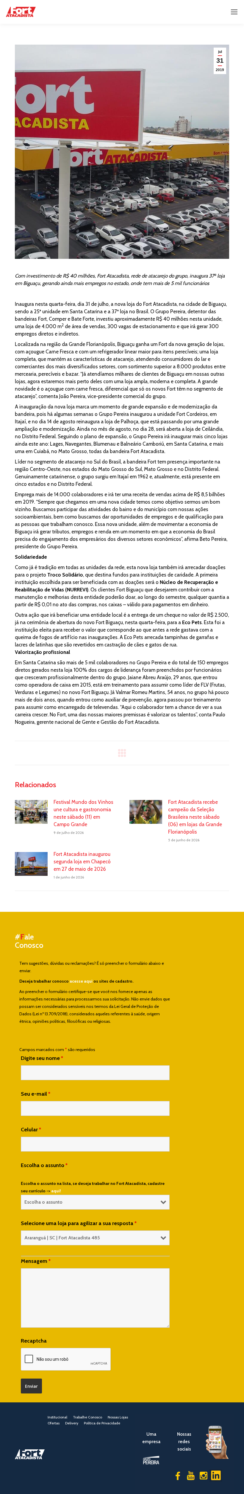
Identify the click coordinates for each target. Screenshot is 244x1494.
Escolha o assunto (44, 1165)
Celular (31, 1129)
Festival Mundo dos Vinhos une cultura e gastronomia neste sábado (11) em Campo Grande (83, 813)
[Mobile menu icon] (234, 12)
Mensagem (36, 1261)
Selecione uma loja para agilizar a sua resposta (79, 1223)
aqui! (56, 1191)
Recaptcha (34, 1341)
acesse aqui (81, 981)
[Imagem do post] (31, 812)
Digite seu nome (42, 1058)
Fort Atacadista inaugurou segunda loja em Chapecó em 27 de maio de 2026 (82, 861)
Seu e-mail (35, 1094)
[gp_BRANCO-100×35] (151, 1460)
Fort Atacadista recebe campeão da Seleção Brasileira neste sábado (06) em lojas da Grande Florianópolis (195, 817)
